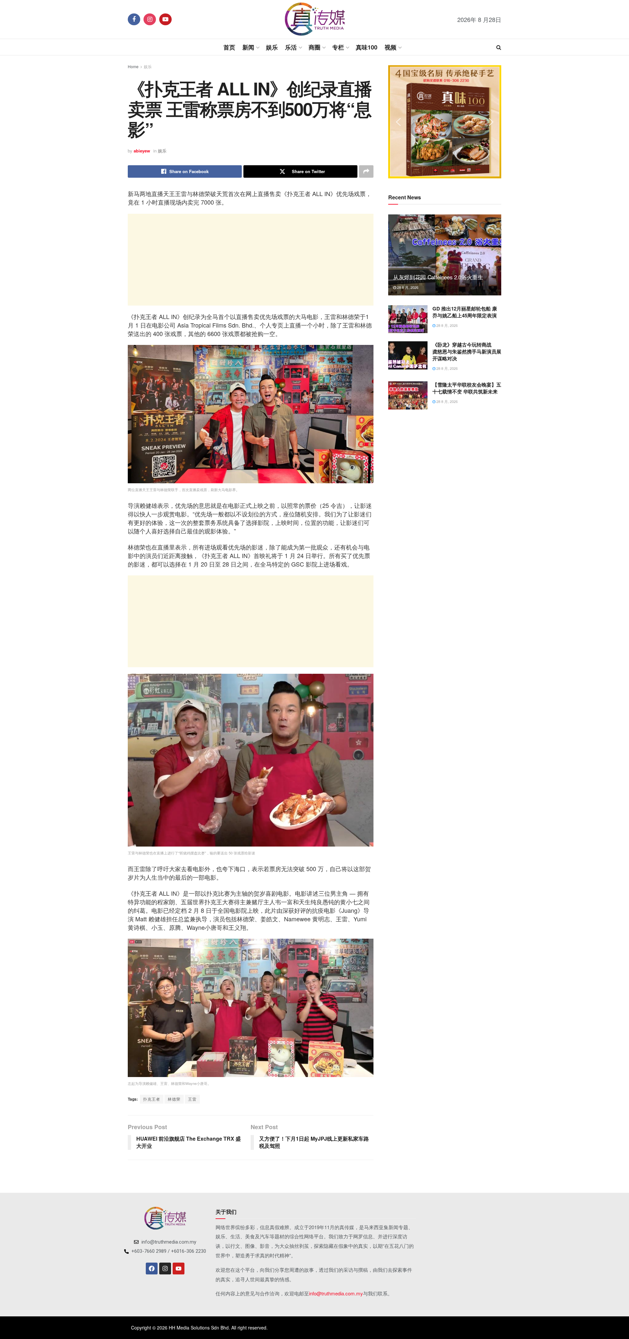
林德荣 (174, 1099)
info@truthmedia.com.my (336, 1293)
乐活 (291, 47)
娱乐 (272, 47)
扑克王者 (151, 1099)
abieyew (142, 151)
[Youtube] (178, 1268)
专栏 (338, 47)
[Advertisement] (250, 260)
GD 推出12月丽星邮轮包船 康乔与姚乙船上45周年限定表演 (464, 312)
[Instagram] (165, 1268)
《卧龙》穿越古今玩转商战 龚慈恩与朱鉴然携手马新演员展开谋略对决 (466, 351)
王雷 (192, 1099)
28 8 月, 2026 (407, 287)
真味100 (366, 47)
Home (133, 66)
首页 (229, 47)
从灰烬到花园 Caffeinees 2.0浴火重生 (438, 277)
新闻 (248, 47)
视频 (390, 47)
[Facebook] (152, 1268)
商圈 (314, 47)
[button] (398, 122)
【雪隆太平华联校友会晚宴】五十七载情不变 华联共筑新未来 (466, 388)
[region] (444, 121)
